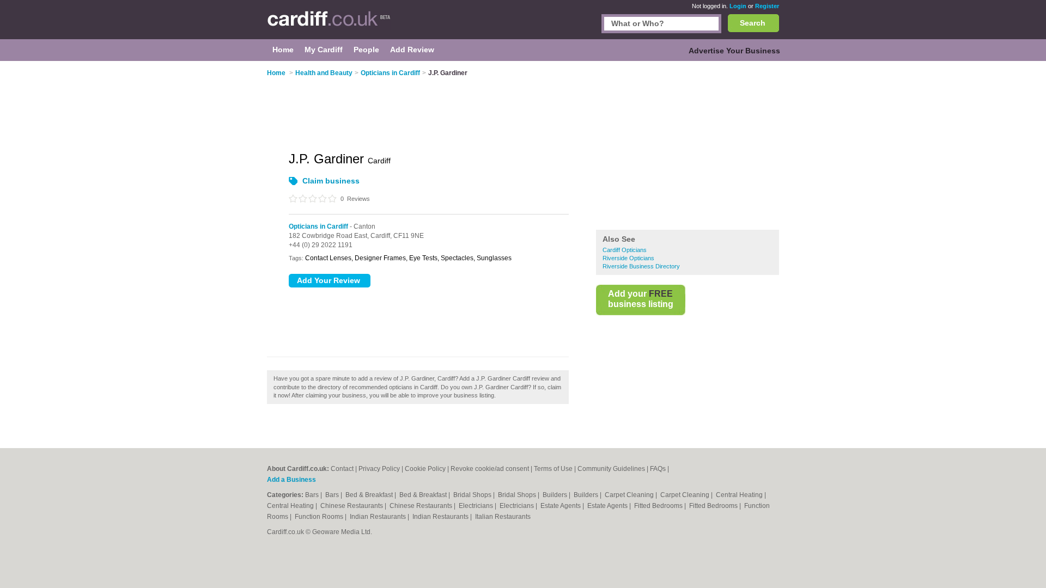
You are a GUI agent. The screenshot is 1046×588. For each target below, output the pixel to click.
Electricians (477, 506)
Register (767, 6)
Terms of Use (553, 469)
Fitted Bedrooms (659, 506)
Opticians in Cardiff (318, 226)
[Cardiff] (329, 25)
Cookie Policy (425, 469)
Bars (312, 495)
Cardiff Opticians (625, 250)
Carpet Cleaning (630, 495)
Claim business (331, 180)
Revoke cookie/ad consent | (492, 469)
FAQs (658, 469)
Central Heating (740, 495)
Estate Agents (561, 506)
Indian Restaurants (379, 516)
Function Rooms (320, 516)
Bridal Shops (473, 495)
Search (752, 23)
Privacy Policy (379, 469)
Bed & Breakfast (369, 495)
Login (737, 6)
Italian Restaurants (503, 516)
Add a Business (291, 479)
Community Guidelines (611, 469)
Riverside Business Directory (641, 266)
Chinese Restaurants (352, 506)
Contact (342, 469)
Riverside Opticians (628, 258)
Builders (556, 495)
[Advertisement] (687, 146)
